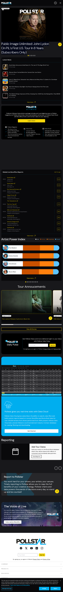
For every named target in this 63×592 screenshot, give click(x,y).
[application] (31, 260)
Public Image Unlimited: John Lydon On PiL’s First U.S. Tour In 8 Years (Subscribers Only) (25, 48)
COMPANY (4, 564)
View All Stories (31, 329)
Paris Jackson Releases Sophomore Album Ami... (16, 319)
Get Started (31, 431)
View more (30, 102)
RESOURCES (5, 573)
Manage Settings (6, 588)
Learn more (31, 121)
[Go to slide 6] (33, 281)
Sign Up (52, 345)
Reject (55, 588)
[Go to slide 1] (28, 55)
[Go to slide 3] (31, 55)
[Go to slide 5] (34, 55)
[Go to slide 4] (33, 55)
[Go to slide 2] (29, 55)
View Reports (36, 456)
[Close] (60, 580)
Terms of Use (57, 349)
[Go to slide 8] (37, 281)
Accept (44, 588)
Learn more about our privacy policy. (20, 585)
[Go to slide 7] (35, 281)
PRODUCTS (4, 569)
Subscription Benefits (13, 522)
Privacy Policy (47, 349)
